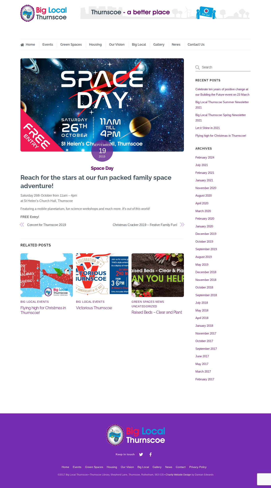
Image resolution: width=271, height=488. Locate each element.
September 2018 (206, 295)
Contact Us (196, 44)
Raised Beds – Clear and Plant (157, 312)
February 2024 (204, 157)
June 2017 (202, 356)
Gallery (158, 44)
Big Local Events (34, 301)
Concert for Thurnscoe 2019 (46, 225)
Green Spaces (71, 44)
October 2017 (204, 341)
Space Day (102, 168)
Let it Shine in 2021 (207, 128)
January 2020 (204, 226)
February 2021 (204, 172)
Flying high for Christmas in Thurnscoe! (220, 135)
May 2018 (201, 310)
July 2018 (201, 302)
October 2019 (204, 241)
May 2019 (201, 264)
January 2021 (204, 180)
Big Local (139, 44)
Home (30, 44)
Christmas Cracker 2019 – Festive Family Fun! (145, 225)
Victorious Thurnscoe (94, 307)
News (176, 44)
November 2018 (205, 279)
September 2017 (206, 348)
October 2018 (204, 287)
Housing (95, 44)
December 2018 (205, 272)
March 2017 (203, 371)
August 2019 (203, 256)
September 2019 (206, 249)
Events (47, 44)
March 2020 (203, 211)
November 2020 (205, 188)
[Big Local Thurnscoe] (43, 20)
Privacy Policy (198, 467)
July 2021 (201, 165)
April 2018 (201, 318)
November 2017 (205, 333)
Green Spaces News (148, 301)
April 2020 (201, 203)
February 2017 (204, 379)
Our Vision (117, 44)
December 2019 (205, 233)
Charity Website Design (178, 474)
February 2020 (204, 218)
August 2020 (203, 195)
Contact (180, 467)
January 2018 (204, 325)
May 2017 (201, 364)
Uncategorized (144, 306)
